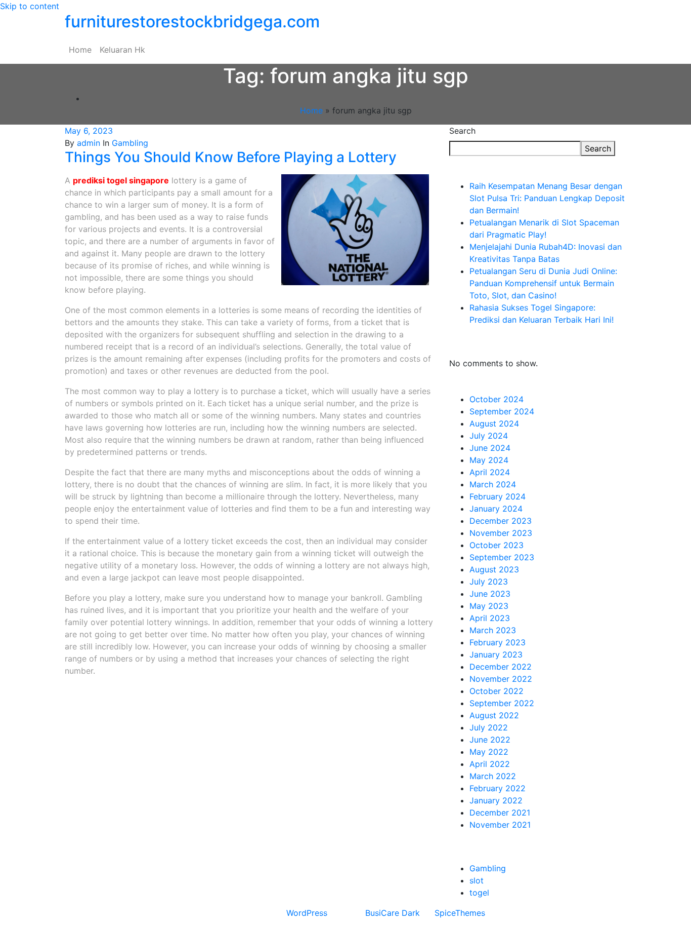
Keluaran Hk (122, 50)
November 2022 (500, 679)
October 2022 (496, 691)
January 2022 (496, 800)
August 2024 (494, 423)
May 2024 (488, 460)
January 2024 (496, 509)
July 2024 (488, 436)
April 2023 (489, 618)
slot (476, 880)
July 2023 (488, 581)
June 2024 (489, 448)
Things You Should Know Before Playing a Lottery (231, 157)
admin (88, 143)
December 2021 (499, 812)
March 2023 (492, 630)
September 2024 (501, 411)
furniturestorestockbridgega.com (192, 21)
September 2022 (501, 703)
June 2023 (489, 594)
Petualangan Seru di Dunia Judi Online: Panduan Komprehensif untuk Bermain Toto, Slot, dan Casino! (543, 283)
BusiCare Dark (392, 913)
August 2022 (494, 715)
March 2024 (492, 484)
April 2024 (489, 472)
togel (479, 892)
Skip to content (29, 6)
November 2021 (500, 825)
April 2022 (489, 764)
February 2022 (497, 788)
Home (80, 50)
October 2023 (496, 545)
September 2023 (501, 557)
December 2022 (500, 667)
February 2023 (497, 642)
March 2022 (492, 776)
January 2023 (496, 654)
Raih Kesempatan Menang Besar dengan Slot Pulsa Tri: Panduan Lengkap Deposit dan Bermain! (547, 198)
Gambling (130, 143)
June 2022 (489, 740)
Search (462, 131)
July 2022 (488, 727)
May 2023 (488, 606)
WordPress (306, 913)
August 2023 (494, 569)
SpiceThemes (460, 913)
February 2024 (497, 496)
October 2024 (496, 399)
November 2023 (500, 533)
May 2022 (488, 752)
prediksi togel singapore (121, 180)
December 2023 (500, 521)
